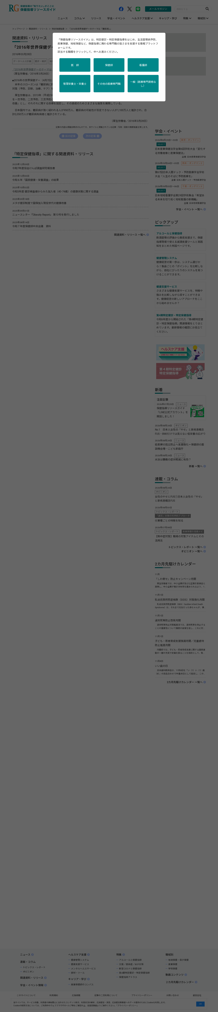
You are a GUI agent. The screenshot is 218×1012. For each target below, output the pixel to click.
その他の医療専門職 (109, 83)
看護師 (143, 65)
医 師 (75, 65)
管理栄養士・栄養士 (74, 83)
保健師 (109, 65)
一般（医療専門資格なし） (143, 83)
